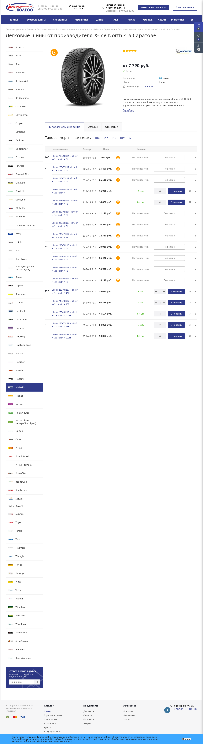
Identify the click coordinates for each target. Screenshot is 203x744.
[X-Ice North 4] (83, 77)
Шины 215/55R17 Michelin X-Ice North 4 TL (65, 180)
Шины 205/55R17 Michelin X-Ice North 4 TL (65, 169)
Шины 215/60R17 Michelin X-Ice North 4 (65, 191)
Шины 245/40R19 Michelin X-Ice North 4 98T (65, 303)
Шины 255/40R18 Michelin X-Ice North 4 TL (65, 280)
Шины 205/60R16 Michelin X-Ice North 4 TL (65, 158)
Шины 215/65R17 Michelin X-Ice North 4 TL (65, 202)
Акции (87, 723)
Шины (47, 711)
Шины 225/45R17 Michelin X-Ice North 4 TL (65, 213)
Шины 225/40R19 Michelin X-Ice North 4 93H (65, 291)
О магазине (129, 705)
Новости (128, 711)
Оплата (87, 715)
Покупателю (90, 705)
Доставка (88, 711)
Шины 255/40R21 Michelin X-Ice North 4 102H (65, 336)
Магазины (129, 715)
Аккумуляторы (52, 731)
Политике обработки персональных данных (48, 741)
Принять (186, 739)
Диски (47, 727)
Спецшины (50, 719)
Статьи (126, 719)
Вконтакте (167, 710)
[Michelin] (184, 51)
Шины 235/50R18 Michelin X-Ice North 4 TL (65, 258)
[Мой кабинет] (192, 19)
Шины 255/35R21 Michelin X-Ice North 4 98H (65, 325)
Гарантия (88, 719)
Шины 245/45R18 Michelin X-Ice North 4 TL (65, 269)
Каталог (48, 705)
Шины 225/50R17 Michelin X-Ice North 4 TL (65, 225)
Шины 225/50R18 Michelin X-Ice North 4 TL (65, 247)
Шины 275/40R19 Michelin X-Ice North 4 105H (65, 314)
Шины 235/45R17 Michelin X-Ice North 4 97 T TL (65, 236)
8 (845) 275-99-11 (115, 8)
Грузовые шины (53, 715)
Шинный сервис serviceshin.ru (153, 7)
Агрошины (50, 723)
